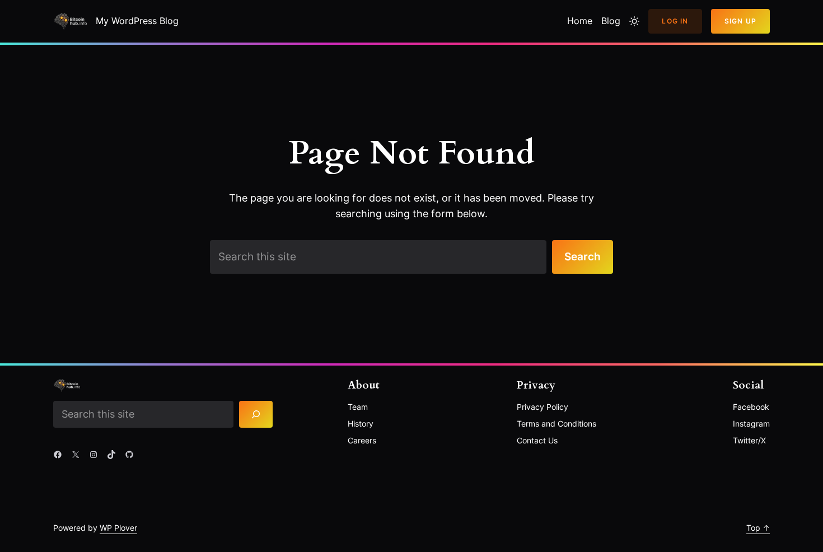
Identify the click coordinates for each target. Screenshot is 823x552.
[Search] (256, 414)
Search (582, 256)
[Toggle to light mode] (634, 21)
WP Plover (118, 527)
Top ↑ (758, 527)
